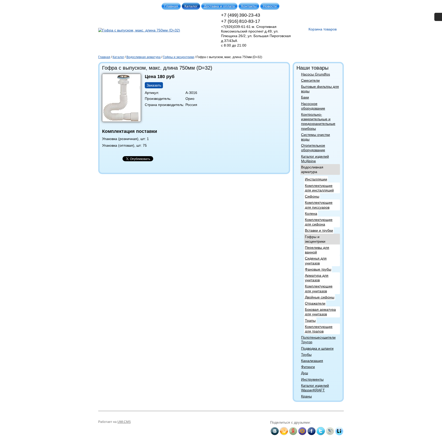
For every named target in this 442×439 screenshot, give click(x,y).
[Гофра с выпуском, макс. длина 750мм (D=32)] (123, 122)
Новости (270, 6)
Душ (304, 373)
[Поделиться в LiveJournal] (330, 431)
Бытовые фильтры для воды (320, 88)
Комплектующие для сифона (319, 222)
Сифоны (312, 196)
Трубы (306, 354)
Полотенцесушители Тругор (318, 339)
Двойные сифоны (319, 297)
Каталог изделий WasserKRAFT (315, 387)
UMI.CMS (124, 422)
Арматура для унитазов (316, 277)
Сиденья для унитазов (316, 260)
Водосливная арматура (312, 169)
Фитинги (308, 367)
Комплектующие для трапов (319, 329)
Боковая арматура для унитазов (320, 311)
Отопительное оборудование (313, 147)
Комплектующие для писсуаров (319, 204)
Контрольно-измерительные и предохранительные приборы (318, 121)
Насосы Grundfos (315, 74)
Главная (171, 6)
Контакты (249, 6)
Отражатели (315, 303)
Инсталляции (316, 179)
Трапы (310, 320)
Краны (306, 396)
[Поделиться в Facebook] (311, 431)
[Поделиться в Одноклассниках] (284, 431)
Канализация (312, 361)
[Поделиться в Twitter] (321, 431)
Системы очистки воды (315, 137)
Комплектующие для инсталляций (319, 188)
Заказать (154, 85)
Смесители (310, 80)
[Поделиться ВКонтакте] (275, 431)
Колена (311, 213)
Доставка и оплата (219, 6)
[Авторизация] (438, 17)
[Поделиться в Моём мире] (302, 431)
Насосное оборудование (313, 106)
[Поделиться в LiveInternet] (339, 431)
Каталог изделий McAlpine (315, 158)
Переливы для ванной (317, 249)
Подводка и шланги (317, 348)
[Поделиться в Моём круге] (293, 431)
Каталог (190, 6)
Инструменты (312, 379)
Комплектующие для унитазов (319, 288)
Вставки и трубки (319, 230)
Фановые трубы (318, 269)
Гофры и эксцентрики (315, 239)
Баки (305, 97)
